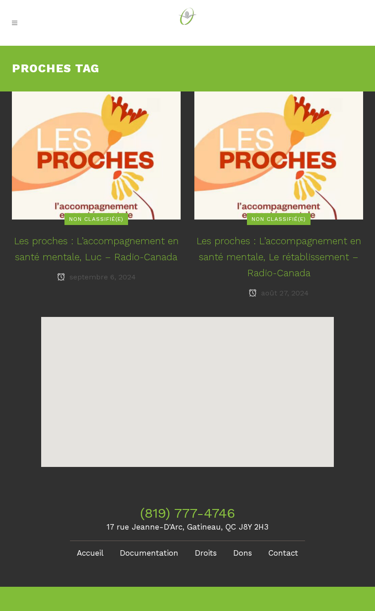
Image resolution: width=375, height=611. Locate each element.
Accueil (90, 552)
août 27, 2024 (284, 293)
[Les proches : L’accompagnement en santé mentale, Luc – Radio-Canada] (96, 155)
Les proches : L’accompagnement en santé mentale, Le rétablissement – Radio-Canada (279, 257)
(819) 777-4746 (187, 513)
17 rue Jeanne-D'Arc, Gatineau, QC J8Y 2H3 (187, 526)
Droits (206, 552)
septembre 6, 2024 (101, 277)
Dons (242, 552)
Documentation (149, 552)
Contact (283, 552)
